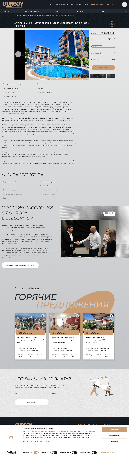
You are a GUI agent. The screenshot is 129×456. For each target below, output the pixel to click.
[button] (18, 54)
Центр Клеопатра (103, 348)
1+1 (30, 356)
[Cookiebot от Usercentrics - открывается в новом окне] (11, 452)
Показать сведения (106, 452)
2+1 (98, 356)
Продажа (24, 15)
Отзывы (103, 11)
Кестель (37, 15)
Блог (125, 11)
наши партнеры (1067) (34, 431)
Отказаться (114, 441)
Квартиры (44, 15)
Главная (5, 11)
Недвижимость (32, 11)
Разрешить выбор (114, 435)
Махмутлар (32, 348)
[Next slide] (120, 336)
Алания (30, 15)
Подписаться (31, 402)
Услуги (80, 11)
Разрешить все (114, 429)
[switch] (54, 452)
